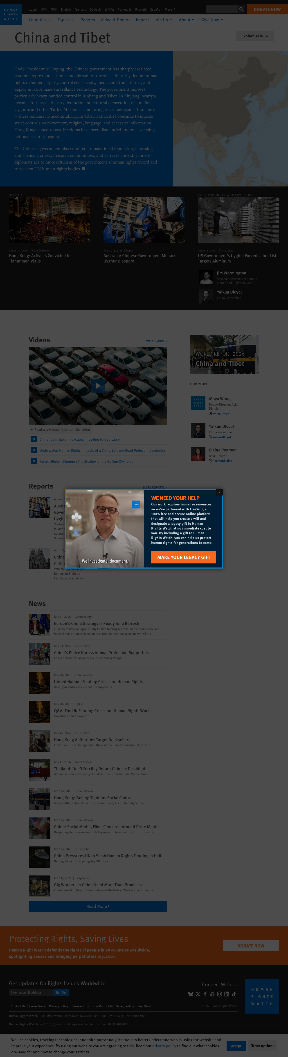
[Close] (219, 492)
